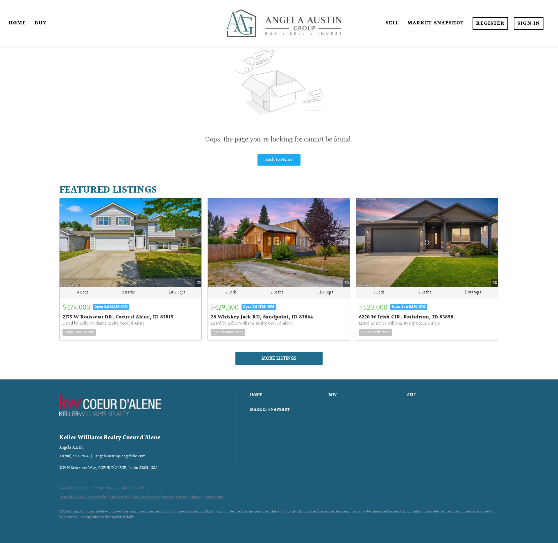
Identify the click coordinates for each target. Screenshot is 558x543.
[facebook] (66, 527)
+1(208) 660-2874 (74, 456)
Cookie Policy (119, 497)
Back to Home (279, 159)
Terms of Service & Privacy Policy (83, 497)
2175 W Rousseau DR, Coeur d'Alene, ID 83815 (117, 317)
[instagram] (83, 527)
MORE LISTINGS (279, 358)
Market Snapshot (435, 23)
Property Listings (175, 497)
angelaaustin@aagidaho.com (120, 456)
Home (17, 23)
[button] (288, 395)
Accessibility (214, 497)
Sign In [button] (528, 23)
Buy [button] (40, 23)
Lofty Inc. (84, 488)
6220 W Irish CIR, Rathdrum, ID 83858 (406, 317)
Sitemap (196, 497)
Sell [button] (392, 23)
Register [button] (490, 23)
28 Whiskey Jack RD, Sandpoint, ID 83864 (262, 317)
